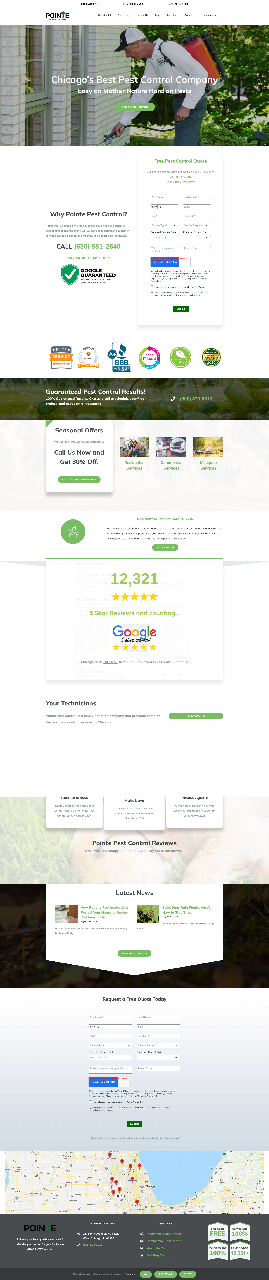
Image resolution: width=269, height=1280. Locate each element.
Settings (129, 1274)
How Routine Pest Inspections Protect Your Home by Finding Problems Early (104, 912)
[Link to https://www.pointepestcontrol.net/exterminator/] (73, 531)
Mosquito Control (158, 1248)
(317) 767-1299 (179, 4)
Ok (145, 1274)
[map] (134, 1152)
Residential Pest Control (163, 1233)
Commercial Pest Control (164, 1241)
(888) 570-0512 (89, 4)
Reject (188, 1274)
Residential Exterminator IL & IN (165, 519)
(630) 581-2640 (134, 4)
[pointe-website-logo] (57, 12)
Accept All (165, 1274)
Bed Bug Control (158, 1255)
